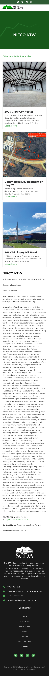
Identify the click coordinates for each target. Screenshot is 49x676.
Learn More (11, 126)
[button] (46, 8)
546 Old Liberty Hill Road (21, 252)
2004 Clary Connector (19, 111)
